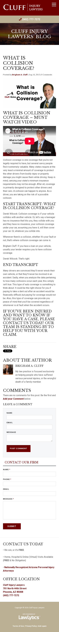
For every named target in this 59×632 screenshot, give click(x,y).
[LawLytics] (29, 617)
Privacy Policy (31, 626)
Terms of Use (18, 626)
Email (10, 423)
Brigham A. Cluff (19, 74)
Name (9, 413)
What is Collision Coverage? (18, 63)
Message (11, 432)
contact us (15, 323)
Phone (7, 479)
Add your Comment (13, 398)
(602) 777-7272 (31, 19)
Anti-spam (42, 626)
